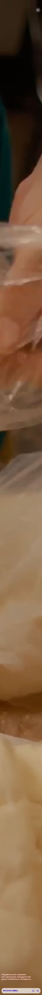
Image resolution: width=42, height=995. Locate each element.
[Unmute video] (38, 10)
